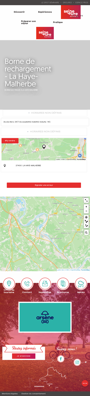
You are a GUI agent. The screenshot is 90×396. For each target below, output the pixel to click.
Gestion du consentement (33, 394)
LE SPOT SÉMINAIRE (50, 3)
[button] (77, 16)
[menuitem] (19, 12)
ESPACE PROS (81, 3)
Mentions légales (10, 394)
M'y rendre (10, 141)
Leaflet (59, 270)
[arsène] (45, 317)
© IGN (67, 270)
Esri (63, 270)
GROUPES (67, 3)
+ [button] (86, 206)
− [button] (86, 211)
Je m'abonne (24, 356)
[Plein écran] (86, 200)
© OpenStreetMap (75, 270)
